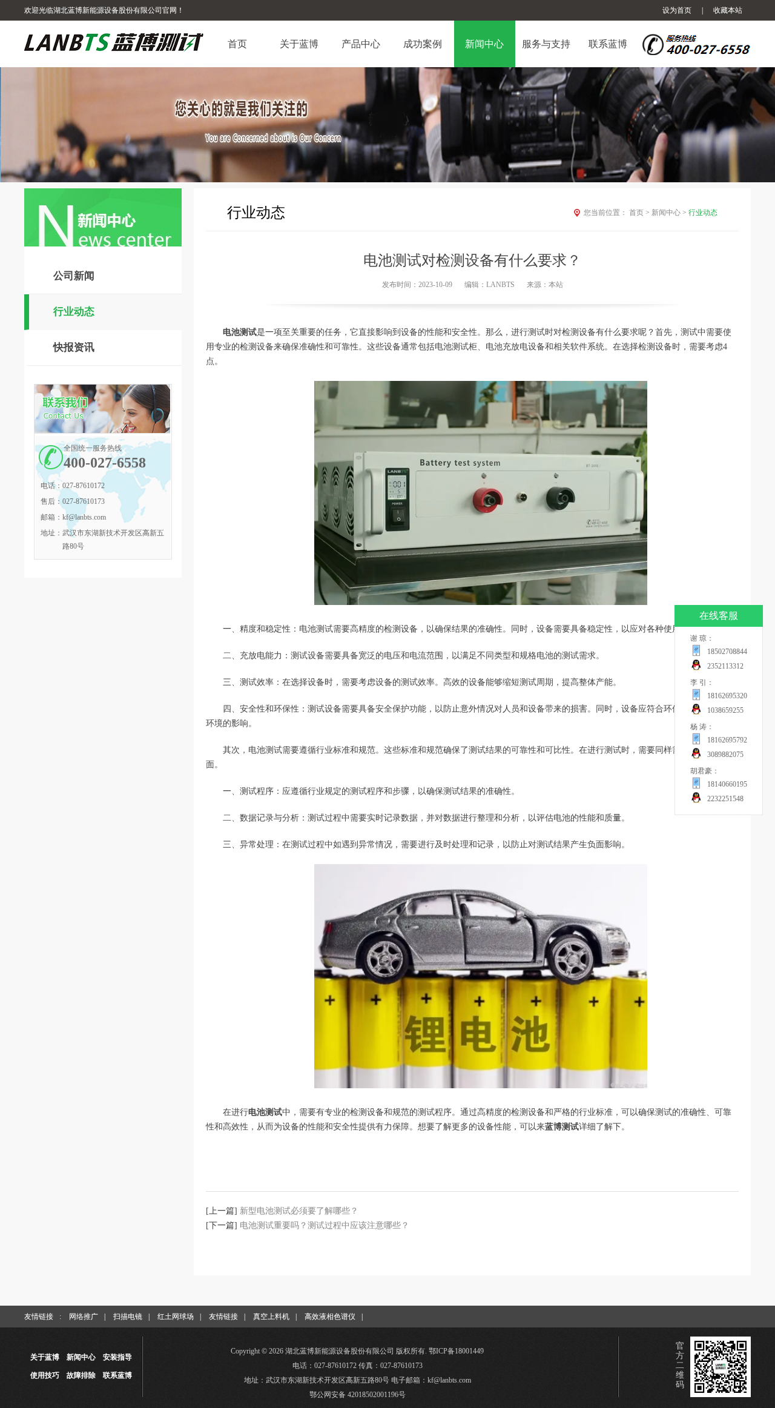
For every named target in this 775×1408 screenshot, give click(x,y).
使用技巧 (44, 1375)
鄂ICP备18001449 (456, 1351)
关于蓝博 (44, 1357)
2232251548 (725, 799)
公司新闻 (73, 276)
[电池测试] (480, 602)
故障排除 (81, 1375)
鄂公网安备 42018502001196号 (357, 1394)
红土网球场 (175, 1316)
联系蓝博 (117, 1375)
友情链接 (223, 1316)
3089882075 (725, 754)
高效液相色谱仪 (330, 1316)
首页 (639, 212)
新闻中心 (669, 212)
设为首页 (676, 10)
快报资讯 (73, 347)
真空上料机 (271, 1316)
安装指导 (117, 1357)
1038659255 (725, 710)
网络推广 (83, 1316)
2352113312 (725, 666)
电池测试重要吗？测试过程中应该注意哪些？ (324, 1225)
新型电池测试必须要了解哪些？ (299, 1210)
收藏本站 (727, 10)
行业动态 (73, 311)
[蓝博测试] (480, 1085)
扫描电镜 (127, 1316)
